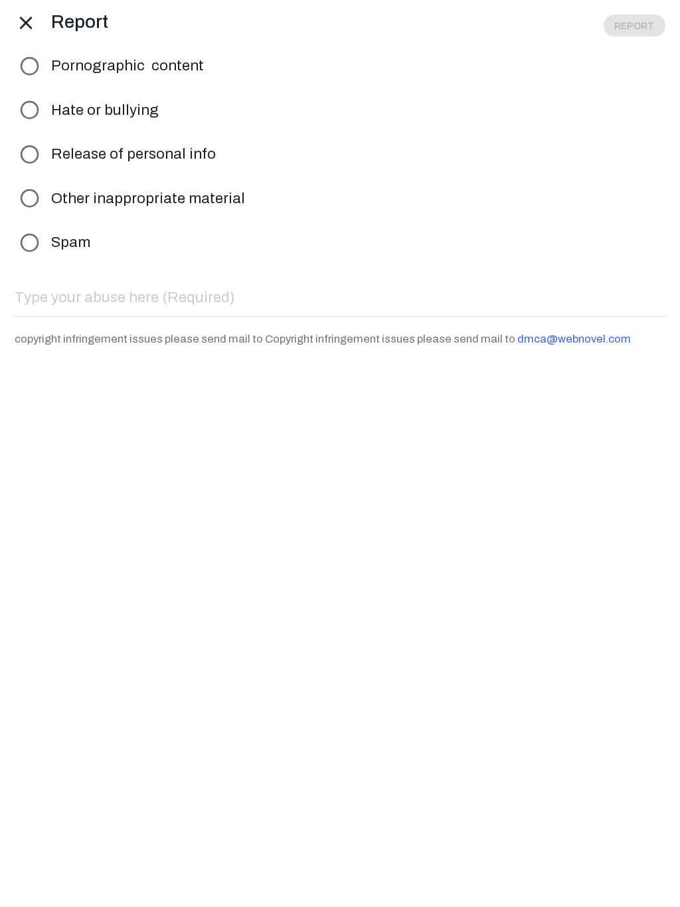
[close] (26, 22)
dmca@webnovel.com (574, 339)
